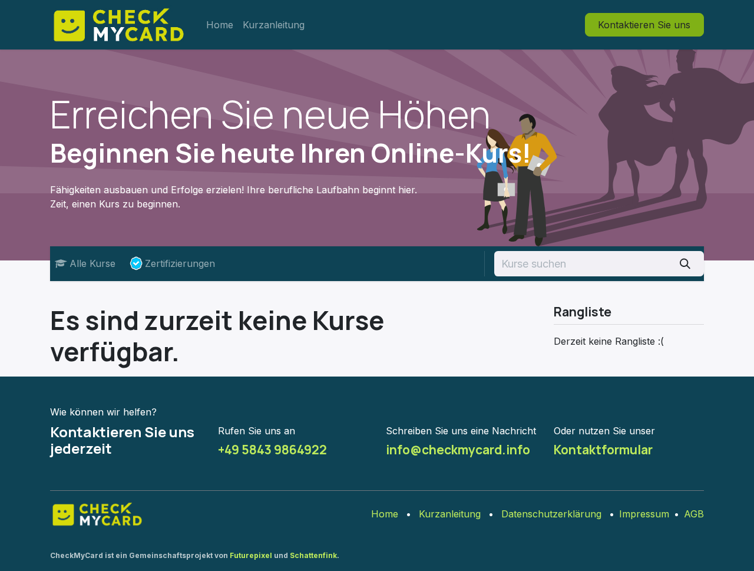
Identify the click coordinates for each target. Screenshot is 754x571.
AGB (694, 514)
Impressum (644, 514)
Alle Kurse (92, 263)
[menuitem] (219, 25)
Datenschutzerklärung (551, 514)
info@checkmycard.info (458, 449)
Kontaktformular (603, 449)
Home (384, 514)
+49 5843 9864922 (272, 449)
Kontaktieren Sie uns (644, 25)
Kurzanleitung (450, 514)
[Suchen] (685, 263)
